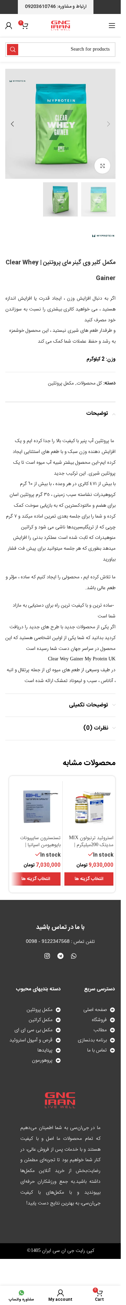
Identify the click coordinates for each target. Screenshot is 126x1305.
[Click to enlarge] (102, 166)
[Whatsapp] (74, 956)
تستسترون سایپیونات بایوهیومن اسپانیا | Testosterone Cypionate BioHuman (38, 848)
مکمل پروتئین (61, 383)
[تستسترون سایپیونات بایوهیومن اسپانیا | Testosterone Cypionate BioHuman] (36, 807)
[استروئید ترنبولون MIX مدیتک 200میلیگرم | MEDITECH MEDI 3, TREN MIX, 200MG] (89, 807)
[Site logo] (60, 26)
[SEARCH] (12, 49)
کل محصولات (89, 383)
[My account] (9, 25)
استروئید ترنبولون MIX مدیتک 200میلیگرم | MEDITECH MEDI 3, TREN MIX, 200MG (91, 848)
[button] (108, 124)
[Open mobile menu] (112, 25)
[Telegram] (60, 956)
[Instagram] (47, 956)
